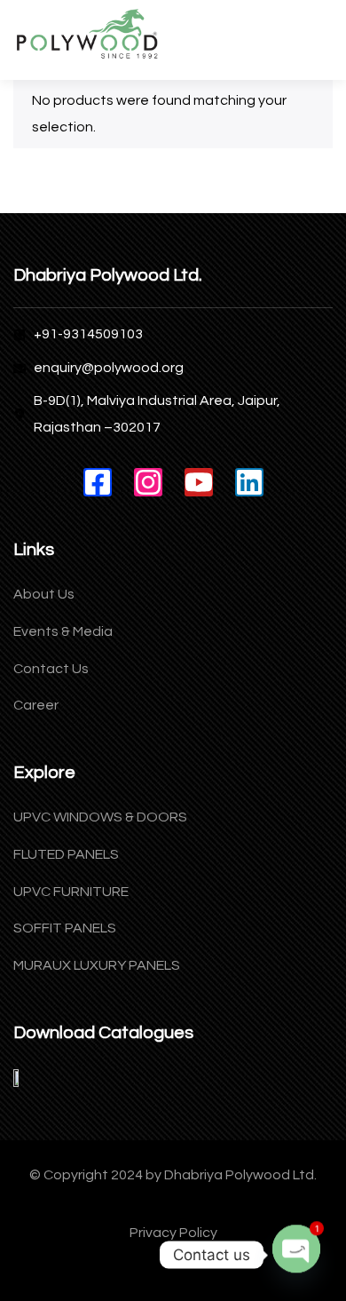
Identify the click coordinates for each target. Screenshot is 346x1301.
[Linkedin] (249, 482)
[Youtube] (199, 482)
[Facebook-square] (97, 482)
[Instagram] (148, 482)
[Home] (86, 35)
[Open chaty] (296, 1239)
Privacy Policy (173, 1233)
